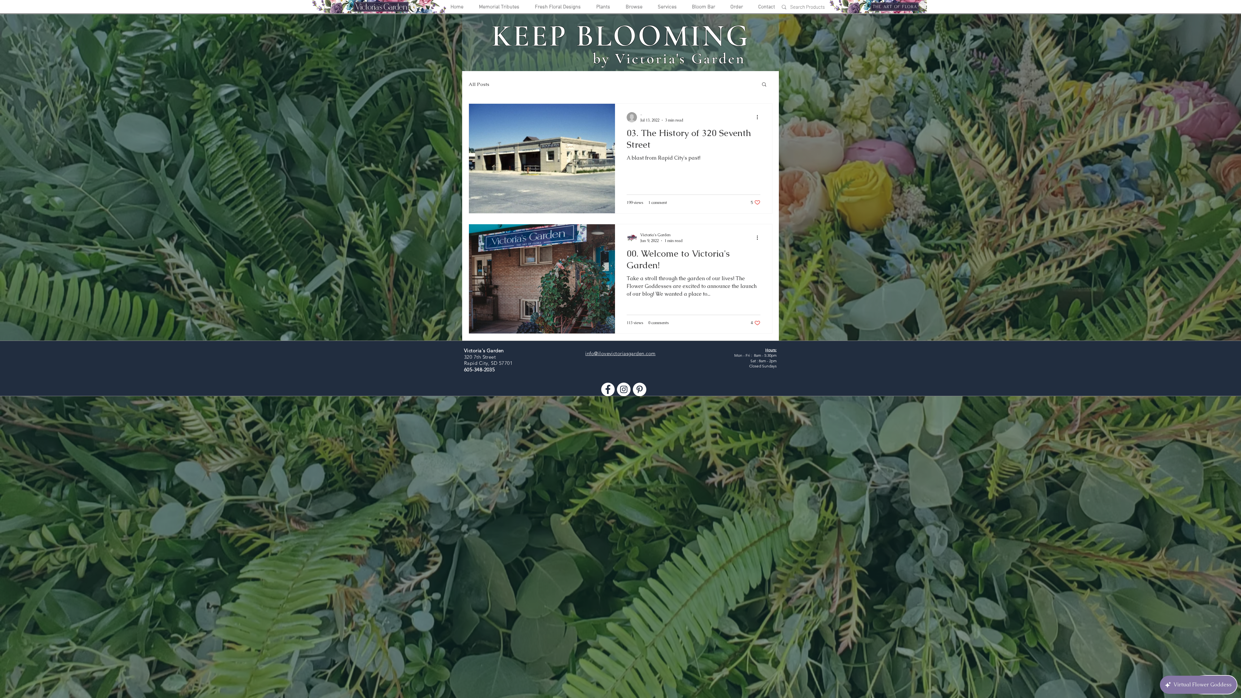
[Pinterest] (639, 389)
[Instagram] (624, 389)
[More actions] (759, 117)
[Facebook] (608, 389)
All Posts (479, 84)
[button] (764, 84)
